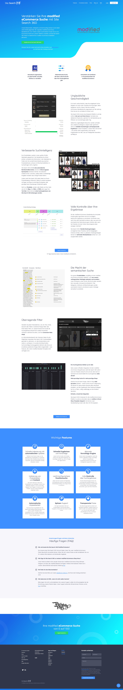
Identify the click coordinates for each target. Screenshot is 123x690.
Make (49, 657)
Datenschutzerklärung (85, 669)
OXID (49, 658)
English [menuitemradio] (62, 650)
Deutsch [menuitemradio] (63, 652)
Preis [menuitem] (91, 2)
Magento (50, 661)
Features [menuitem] (75, 2)
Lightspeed (50, 655)
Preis (23, 654)
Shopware (50, 663)
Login (36, 657)
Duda (49, 654)
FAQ (22, 661)
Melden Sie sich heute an (61, 416)
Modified (50, 660)
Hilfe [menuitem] (101, 2)
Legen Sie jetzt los (61, 250)
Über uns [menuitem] (96, 2)
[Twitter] (23, 670)
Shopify (49, 664)
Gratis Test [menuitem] (114, 2)
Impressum (37, 652)
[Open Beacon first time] (118, 685)
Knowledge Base (25, 659)
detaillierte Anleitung (62, 573)
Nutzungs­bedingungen (39, 650)
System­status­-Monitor (39, 653)
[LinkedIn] (25, 670)
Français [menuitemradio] (63, 653)
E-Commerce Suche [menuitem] (83, 2)
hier (64, 565)
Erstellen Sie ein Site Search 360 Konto (32, 42)
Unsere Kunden (25, 655)
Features (23, 652)
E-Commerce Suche (25, 650)
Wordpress (50, 652)
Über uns (23, 657)
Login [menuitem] (107, 2)
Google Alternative (25, 663)
